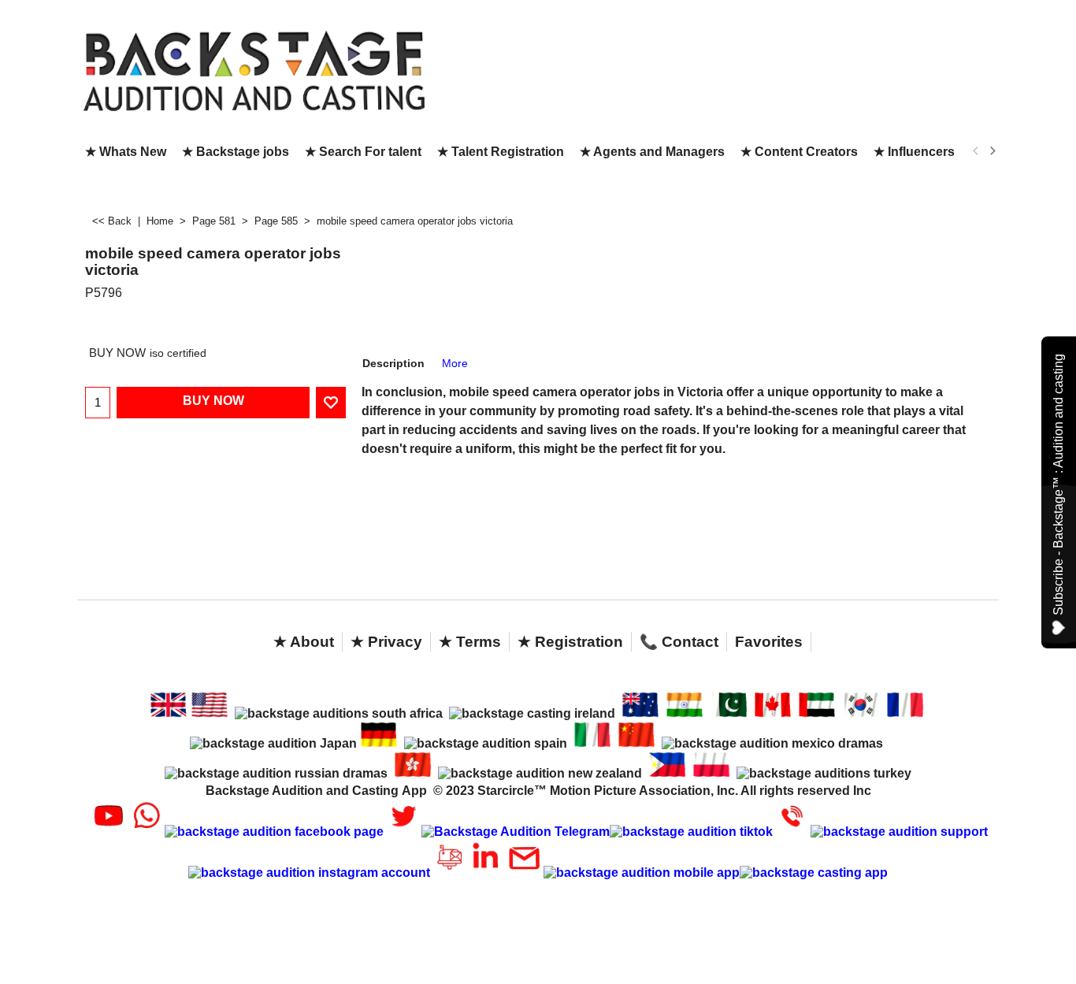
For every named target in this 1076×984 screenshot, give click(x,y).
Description (393, 363)
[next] (992, 151)
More (455, 363)
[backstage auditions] (254, 70)
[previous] (976, 151)
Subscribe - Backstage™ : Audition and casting (1058, 484)
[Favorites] (331, 403)
